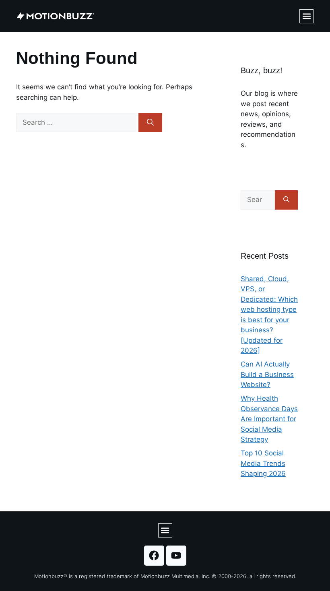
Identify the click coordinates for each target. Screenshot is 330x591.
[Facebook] (154, 556)
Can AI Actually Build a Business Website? (267, 374)
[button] (306, 16)
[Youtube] (176, 556)
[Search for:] (77, 122)
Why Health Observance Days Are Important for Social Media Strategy (269, 418)
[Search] (150, 122)
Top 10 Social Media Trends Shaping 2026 (263, 463)
